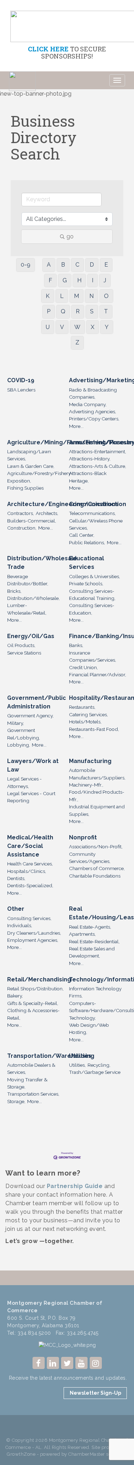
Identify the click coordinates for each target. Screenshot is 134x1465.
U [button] (48, 327)
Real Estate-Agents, (90, 927)
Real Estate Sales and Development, (92, 952)
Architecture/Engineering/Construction (66, 504)
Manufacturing (90, 761)
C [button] (77, 264)
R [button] (78, 311)
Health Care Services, (30, 864)
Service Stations (24, 653)
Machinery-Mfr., (86, 785)
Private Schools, (86, 583)
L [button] (62, 296)
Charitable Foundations (94, 876)
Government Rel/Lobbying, (23, 733)
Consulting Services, (29, 918)
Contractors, (20, 513)
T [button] (106, 311)
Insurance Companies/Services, (92, 656)
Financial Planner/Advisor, (97, 674)
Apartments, (82, 934)
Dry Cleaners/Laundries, (34, 933)
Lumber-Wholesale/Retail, (26, 608)
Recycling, (99, 1065)
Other (15, 908)
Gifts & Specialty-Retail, (32, 1003)
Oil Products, (21, 645)
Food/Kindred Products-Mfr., (96, 795)
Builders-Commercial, (31, 521)
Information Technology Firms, (95, 992)
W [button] (77, 327)
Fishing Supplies (25, 488)
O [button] (106, 296)
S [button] (92, 311)
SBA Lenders (21, 390)
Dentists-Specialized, (30, 885)
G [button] (65, 280)
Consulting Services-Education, (91, 608)
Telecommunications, (92, 513)
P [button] (48, 311)
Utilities (80, 1055)
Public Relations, (87, 542)
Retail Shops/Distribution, (35, 988)
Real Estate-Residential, (94, 941)
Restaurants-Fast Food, (94, 729)
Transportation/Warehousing (50, 1055)
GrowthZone (21, 1454)
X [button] (92, 327)
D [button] (92, 264)
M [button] (76, 296)
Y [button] (107, 327)
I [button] (92, 280)
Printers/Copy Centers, (94, 418)
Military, (15, 723)
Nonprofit (83, 837)
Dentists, (16, 878)
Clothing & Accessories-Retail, (33, 1013)
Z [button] (77, 342)
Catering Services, (88, 714)
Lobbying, (18, 745)
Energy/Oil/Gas (30, 636)
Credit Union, (83, 667)
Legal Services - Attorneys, (24, 782)
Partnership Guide (75, 1186)
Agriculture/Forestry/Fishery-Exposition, (40, 476)
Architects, (47, 513)
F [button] (50, 280)
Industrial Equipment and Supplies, (97, 810)
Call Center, (81, 535)
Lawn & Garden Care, (30, 466)
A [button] (49, 264)
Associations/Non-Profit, (96, 846)
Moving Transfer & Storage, (27, 1083)
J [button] (105, 280)
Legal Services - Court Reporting (31, 796)
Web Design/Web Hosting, (89, 1028)
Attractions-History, (89, 458)
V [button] (62, 327)
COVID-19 (20, 380)
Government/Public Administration (36, 702)
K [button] (48, 296)
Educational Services (86, 562)
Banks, (76, 645)
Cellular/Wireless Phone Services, (96, 524)
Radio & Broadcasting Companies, (93, 393)
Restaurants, (82, 707)
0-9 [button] (25, 264)
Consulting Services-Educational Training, (92, 594)
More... (76, 426)
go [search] (70, 236)
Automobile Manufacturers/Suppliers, (97, 773)
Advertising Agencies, (92, 411)
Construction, (21, 528)
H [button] (79, 280)
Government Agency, (30, 715)
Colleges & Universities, (94, 576)
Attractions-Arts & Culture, (97, 466)
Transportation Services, (33, 1094)
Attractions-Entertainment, (97, 451)
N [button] (91, 296)
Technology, (82, 1018)
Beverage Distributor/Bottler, (27, 580)
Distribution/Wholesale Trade (42, 562)
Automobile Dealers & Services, (31, 1068)
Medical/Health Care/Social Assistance (30, 846)
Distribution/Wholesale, (33, 598)
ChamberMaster (86, 1454)
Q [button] (63, 311)
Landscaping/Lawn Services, (29, 455)
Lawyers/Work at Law (33, 765)
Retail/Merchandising (39, 979)
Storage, (16, 1101)
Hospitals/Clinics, (26, 871)
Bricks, (14, 591)
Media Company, (87, 404)
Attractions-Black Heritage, (87, 476)
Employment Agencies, (32, 940)
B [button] (63, 264)
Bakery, (15, 996)
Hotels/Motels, (85, 721)
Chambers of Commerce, (97, 868)
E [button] (106, 264)
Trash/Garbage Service (94, 1072)
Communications (94, 504)
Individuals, (19, 925)
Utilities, (77, 1065)
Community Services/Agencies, (89, 857)
